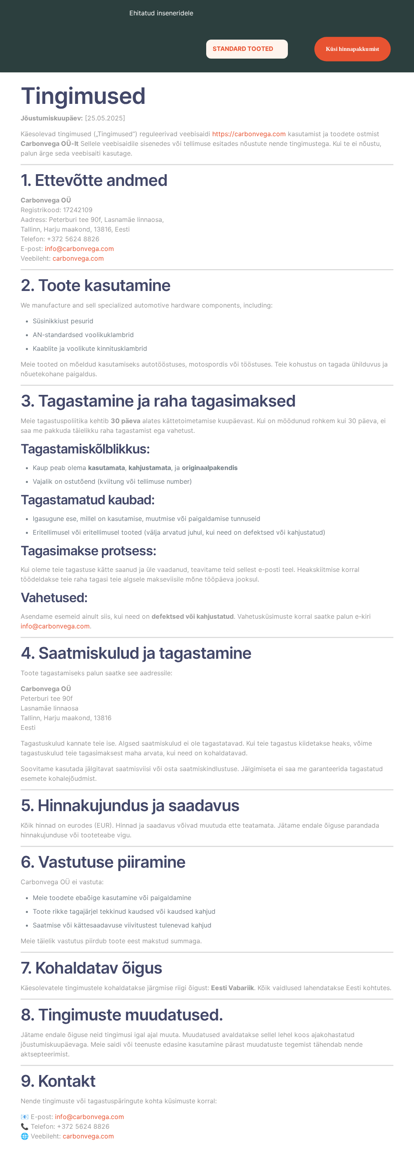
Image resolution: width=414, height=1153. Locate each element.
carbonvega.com (78, 258)
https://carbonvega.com (249, 134)
